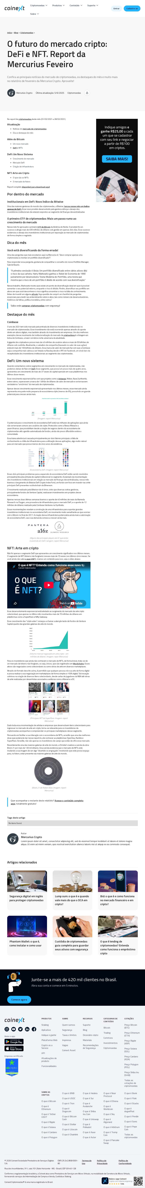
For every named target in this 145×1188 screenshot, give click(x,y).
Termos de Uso (86, 1162)
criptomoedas (25, 119)
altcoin (35, 294)
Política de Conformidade (125, 1162)
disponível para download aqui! (36, 186)
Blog (16, 32)
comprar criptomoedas (33, 305)
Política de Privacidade (102, 1162)
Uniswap (62, 378)
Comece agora (19, 999)
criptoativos (69, 335)
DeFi (15, 147)
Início (9, 32)
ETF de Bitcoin (44, 226)
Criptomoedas (26, 32)
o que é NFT (30, 558)
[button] (39, 5)
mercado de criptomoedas (34, 128)
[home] (15, 8)
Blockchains (78, 663)
